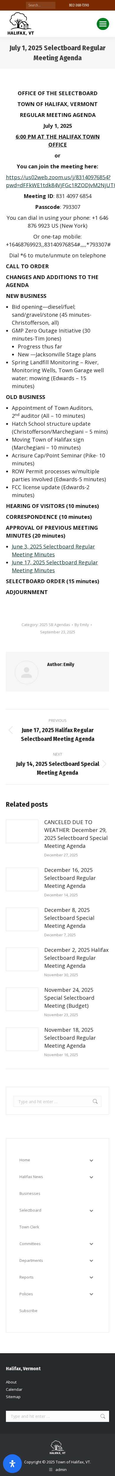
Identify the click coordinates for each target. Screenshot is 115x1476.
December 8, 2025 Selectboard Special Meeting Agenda (69, 917)
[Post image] (22, 831)
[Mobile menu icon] (103, 24)
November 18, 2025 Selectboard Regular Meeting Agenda (70, 1037)
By (82, 624)
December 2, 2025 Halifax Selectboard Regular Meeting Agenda (76, 957)
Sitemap (13, 1396)
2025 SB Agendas (55, 624)
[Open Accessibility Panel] (12, 1463)
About (11, 1382)
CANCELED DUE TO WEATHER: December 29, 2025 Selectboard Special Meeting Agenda (76, 833)
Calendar (14, 1389)
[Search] (51, 5)
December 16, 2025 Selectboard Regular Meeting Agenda (70, 877)
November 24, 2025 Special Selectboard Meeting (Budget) (69, 997)
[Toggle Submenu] (91, 1160)
